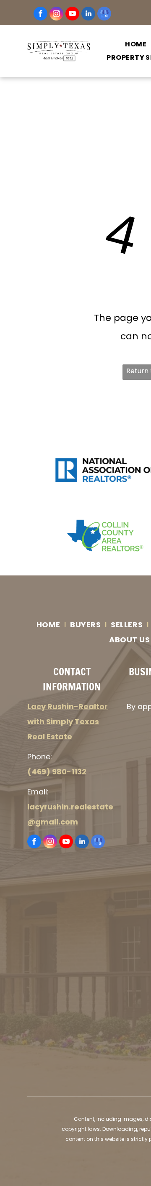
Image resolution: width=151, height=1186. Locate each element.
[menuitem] (49, 624)
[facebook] (40, 15)
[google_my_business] (104, 15)
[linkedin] (88, 15)
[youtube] (72, 15)
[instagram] (56, 15)
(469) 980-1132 (56, 771)
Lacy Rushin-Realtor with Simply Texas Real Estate (67, 721)
